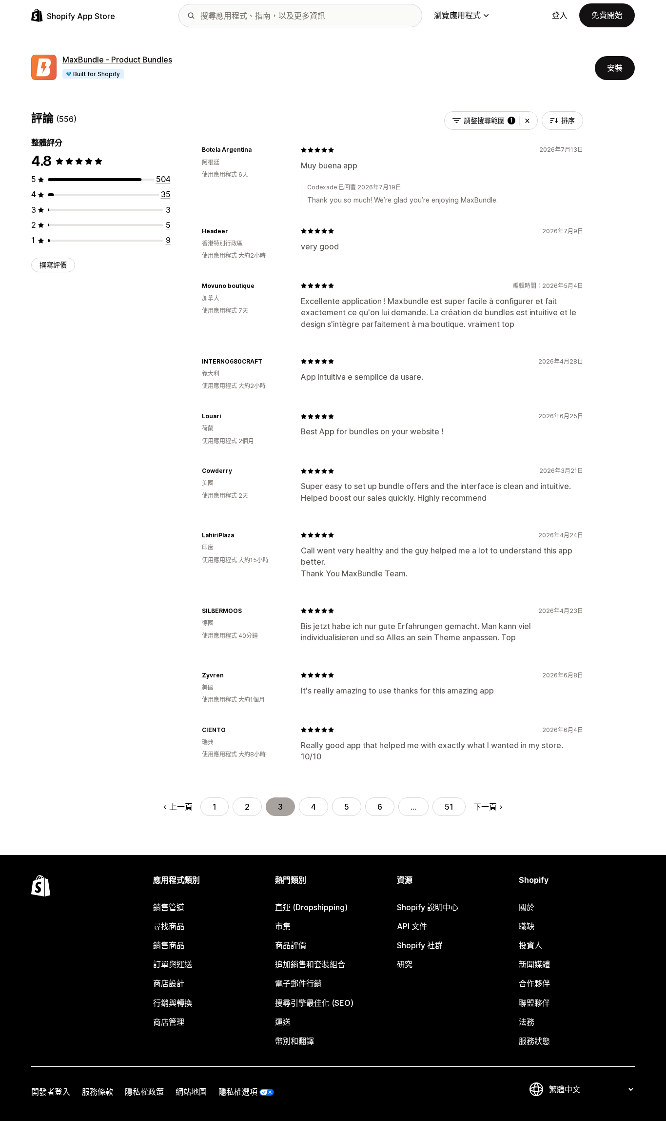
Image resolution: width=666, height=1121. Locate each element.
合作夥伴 (534, 983)
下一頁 (485, 807)
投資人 (530, 945)
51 (449, 807)
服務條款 (97, 1092)
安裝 (615, 68)
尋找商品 (168, 926)
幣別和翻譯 (294, 1041)
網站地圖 (191, 1092)
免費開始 (607, 15)
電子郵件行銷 (298, 983)
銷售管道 (168, 907)
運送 (283, 1022)
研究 (404, 964)
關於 (526, 907)
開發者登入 (50, 1092)
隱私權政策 (144, 1092)
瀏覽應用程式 (457, 15)
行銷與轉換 (172, 1003)
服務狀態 (534, 1041)
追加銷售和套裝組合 (310, 964)
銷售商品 (168, 945)
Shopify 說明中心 (427, 907)
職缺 (526, 926)
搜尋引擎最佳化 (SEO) (314, 1003)
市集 (283, 926)
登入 (560, 15)
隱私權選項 (237, 1092)
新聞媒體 (534, 964)
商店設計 (168, 983)
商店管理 (168, 1022)
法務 (526, 1022)
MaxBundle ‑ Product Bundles (117, 59)
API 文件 (412, 926)
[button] (527, 120)
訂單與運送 (172, 964)
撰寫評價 (53, 265)
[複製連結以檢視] (257, 150)
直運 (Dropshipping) (311, 907)
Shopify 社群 (420, 945)
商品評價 (290, 945)
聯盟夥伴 (534, 1003)
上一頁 (181, 807)
